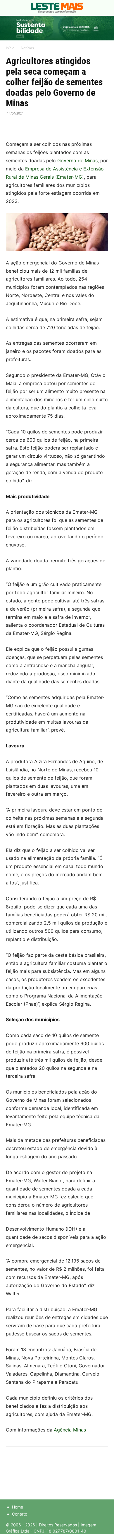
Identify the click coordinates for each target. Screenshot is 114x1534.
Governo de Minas (77, 160)
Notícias (27, 47)
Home (17, 1506)
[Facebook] (12, 126)
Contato (19, 1513)
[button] (10, 8)
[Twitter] (25, 126)
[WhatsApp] (38, 126)
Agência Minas (70, 1430)
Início (10, 47)
